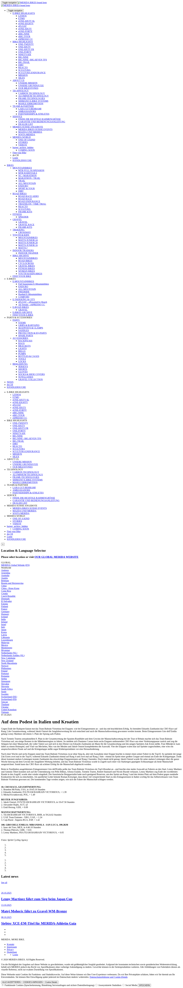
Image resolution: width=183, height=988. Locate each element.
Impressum (12, 947)
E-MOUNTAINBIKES (23, 281)
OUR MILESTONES (28, 88)
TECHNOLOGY (21, 90)
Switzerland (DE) (9, 697)
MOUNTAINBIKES (22, 168)
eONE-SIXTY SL (26, 21)
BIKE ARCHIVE (21, 255)
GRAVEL (17, 219)
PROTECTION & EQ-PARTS (32, 333)
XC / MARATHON (27, 175)
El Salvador (6, 601)
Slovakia (5, 684)
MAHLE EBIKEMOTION (30, 103)
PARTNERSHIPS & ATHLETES (33, 114)
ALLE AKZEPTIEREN (11, 982)
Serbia (4, 678)
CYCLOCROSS (26, 263)
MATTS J (22, 248)
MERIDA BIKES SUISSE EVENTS (35, 129)
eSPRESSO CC (25, 39)
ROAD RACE (25, 199)
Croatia (4, 593)
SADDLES (23, 330)
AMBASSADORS (27, 111)
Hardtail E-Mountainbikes (30, 294)
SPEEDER (23, 217)
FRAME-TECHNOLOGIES (31, 98)
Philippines (6, 668)
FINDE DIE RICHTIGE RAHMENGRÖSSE (39, 119)
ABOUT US (18, 80)
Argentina (5, 573)
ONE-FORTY (24, 52)
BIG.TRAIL (24, 62)
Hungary (5, 614)
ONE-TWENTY (26, 44)
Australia (5, 575)
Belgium (5, 580)
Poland (4, 671)
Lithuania (5, 637)
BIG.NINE (23, 57)
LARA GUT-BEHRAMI (29, 109)
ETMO (21, 18)
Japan (3, 629)
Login (15, 158)
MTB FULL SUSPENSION (31, 170)
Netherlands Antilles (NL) (13, 655)
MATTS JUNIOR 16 (28, 245)
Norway (5, 666)
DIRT (21, 65)
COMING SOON (26, 150)
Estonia (4, 604)
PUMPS (22, 353)
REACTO (23, 67)
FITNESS (17, 214)
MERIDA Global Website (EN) (15, 565)
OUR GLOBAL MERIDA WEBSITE (56, 556)
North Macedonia (9, 663)
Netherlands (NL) (9, 653)
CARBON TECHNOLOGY (31, 93)
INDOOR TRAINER (28, 253)
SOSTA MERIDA (26, 134)
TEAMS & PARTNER (23, 106)
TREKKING (19, 230)
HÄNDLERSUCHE (22, 160)
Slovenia (5, 686)
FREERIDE (23, 291)
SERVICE (17, 116)
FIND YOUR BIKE (22, 276)
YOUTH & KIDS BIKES (30, 273)
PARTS (16, 320)
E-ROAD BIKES (21, 307)
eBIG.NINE (23, 34)
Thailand (5, 704)
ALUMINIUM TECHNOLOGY (33, 96)
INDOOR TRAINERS (23, 250)
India (3, 619)
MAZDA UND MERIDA (30, 132)
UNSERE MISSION (27, 83)
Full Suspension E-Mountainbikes (33, 284)
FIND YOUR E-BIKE (23, 315)
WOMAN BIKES (26, 271)
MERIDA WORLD (22, 137)
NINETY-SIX (24, 54)
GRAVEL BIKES (26, 266)
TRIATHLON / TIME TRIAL (32, 204)
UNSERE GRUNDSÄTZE (31, 85)
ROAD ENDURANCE (29, 201)
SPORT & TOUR (26, 188)
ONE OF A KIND (26, 140)
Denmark (5, 598)
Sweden (4, 694)
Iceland (4, 617)
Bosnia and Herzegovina (12, 583)
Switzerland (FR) (9, 699)
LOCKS (22, 361)
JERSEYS (23, 366)
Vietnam (5, 712)
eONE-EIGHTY (26, 23)
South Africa (7, 689)
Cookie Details (51, 982)
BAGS (21, 343)
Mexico (4, 645)
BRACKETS (24, 346)
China (4, 586)
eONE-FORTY (25, 31)
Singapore (5, 681)
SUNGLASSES (25, 377)
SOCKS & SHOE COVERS (31, 374)
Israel (3, 624)
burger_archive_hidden (23, 147)
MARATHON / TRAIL (29, 178)
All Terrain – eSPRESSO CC (31, 304)
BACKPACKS (25, 341)
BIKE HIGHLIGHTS (23, 41)
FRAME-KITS (25, 211)
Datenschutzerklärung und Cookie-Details (109, 977)
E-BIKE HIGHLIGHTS (24, 13)
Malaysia (5, 642)
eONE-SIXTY (25, 29)
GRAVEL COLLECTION (30, 379)
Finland (4, 606)
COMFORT (23, 297)
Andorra (5, 570)
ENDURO (23, 186)
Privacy (10, 949)
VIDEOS (22, 145)
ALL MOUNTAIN (27, 183)
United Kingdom (8, 709)
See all (4, 882)
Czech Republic (8, 596)
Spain (3, 691)
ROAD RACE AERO (28, 196)
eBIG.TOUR (24, 36)
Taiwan (4, 702)
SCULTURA (24, 70)
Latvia (4, 635)
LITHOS (22, 16)
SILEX (21, 78)
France (4, 609)
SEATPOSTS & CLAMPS (30, 328)
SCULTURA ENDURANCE (32, 72)
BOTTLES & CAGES (28, 356)
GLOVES (23, 371)
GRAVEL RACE (26, 224)
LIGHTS (22, 348)
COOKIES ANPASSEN (32, 982)
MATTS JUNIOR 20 (28, 242)
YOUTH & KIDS (21, 235)
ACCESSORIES (20, 338)
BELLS (21, 351)
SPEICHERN (144, 985)
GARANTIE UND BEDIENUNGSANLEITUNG (41, 121)
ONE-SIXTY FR (26, 49)
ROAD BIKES (20, 193)
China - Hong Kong (10, 588)
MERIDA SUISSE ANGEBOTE (28, 127)
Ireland (4, 622)
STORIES (23, 142)
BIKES (10, 165)
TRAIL (21, 181)
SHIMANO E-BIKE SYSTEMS (33, 101)
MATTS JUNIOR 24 (28, 240)
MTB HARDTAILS (27, 173)
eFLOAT (22, 26)
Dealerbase (12, 952)
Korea (4, 632)
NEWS (10, 382)
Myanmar (5, 650)
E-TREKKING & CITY (24, 299)
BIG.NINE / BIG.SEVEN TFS (32, 59)
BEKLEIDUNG (20, 364)
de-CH (10, 534)
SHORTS (22, 369)
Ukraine (4, 707)
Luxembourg (7, 640)
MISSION (23, 75)
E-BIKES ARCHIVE (22, 312)
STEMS (22, 322)
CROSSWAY (24, 232)
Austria (4, 578)
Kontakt (10, 944)
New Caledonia (8, 658)
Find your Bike (19, 152)
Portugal (5, 673)
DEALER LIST (25, 124)
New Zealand (7, 660)
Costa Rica (6, 591)
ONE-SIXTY (24, 47)
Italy (3, 627)
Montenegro (6, 647)
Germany (5, 611)
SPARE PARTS (25, 335)
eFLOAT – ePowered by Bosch (32, 302)
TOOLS (22, 359)
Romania (5, 676)
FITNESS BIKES (26, 268)
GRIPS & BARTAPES (28, 325)
